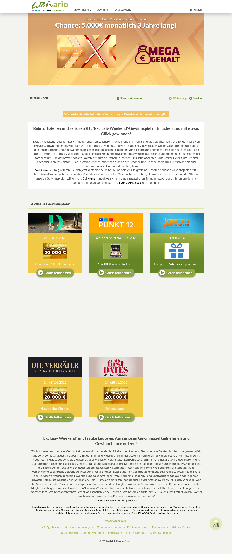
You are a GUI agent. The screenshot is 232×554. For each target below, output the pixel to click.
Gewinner (103, 9)
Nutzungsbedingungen (79, 527)
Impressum (115, 532)
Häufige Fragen (50, 527)
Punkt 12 (150, 491)
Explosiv (187, 491)
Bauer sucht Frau (169, 491)
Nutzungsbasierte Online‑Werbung (82, 532)
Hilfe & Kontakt (136, 532)
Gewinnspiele (82, 9)
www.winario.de (116, 520)
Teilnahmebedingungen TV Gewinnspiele (122, 527)
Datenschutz (160, 527)
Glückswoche (123, 9)
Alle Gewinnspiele (161, 532)
